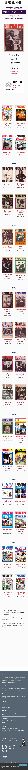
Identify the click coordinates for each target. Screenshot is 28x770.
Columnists (4, 682)
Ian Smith (14, 74)
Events (10, 730)
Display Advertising (12, 720)
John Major (7, 374)
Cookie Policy (5, 732)
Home (3, 675)
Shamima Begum (20, 501)
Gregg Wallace (20, 564)
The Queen (7, 211)
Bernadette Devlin (20, 212)
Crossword (4, 680)
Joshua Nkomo (14, 72)
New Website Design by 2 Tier (8, 761)
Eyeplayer (4, 704)
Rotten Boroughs (12, 682)
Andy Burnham (7, 124)
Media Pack (21, 720)
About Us (4, 726)
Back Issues (8, 698)
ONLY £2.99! (17, 82)
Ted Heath (20, 246)
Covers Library (6, 707)
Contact (4, 722)
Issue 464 (18, 18)
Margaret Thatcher (7, 311)
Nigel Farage (20, 152)
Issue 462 (10, 18)
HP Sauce (16, 677)
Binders (13, 696)
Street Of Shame (9, 677)
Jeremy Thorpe (7, 247)
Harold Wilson (7, 275)
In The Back (11, 680)
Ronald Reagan (7, 340)
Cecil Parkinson (21, 310)
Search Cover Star (6, 12)
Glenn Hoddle (21, 402)
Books (8, 696)
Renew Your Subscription (13, 688)
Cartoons (7, 679)
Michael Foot (20, 340)
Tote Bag (4, 696)
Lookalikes (20, 679)
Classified (4, 720)
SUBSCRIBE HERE (16, 86)
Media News (18, 680)
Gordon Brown (7, 467)
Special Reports (14, 713)
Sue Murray (20, 184)
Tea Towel (18, 696)
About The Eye (10, 728)
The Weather (21, 124)
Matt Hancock (7, 593)
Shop (3, 694)
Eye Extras (4, 710)
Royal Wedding (20, 530)
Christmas (7, 402)
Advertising (5, 718)
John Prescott (7, 436)
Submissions (5, 730)
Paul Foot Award (5, 713)
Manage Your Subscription (15, 690)
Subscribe (4, 686)
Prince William (7, 530)
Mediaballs (13, 679)
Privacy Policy (20, 730)
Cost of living (7, 564)
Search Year (14, 12)
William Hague (20, 374)
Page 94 (4, 701)
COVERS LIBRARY (14, 7)
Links (14, 730)
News (3, 677)
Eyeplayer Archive (11, 704)
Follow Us (17, 728)
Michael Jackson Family (20, 438)
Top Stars (22, 12)
